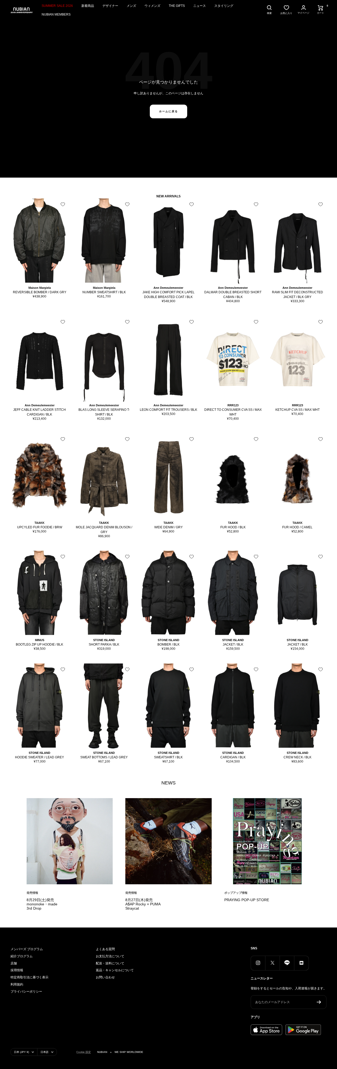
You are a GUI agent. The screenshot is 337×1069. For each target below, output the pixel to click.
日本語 (44, 1052)
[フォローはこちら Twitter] (272, 963)
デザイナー (110, 6)
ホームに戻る (168, 111)
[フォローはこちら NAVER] (301, 963)
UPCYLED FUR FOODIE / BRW (39, 527)
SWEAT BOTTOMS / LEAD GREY (104, 757)
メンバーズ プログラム (27, 949)
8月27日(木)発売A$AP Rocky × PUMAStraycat (143, 904)
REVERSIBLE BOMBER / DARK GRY (39, 292)
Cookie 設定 (83, 1052)
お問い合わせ (105, 977)
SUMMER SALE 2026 (57, 6)
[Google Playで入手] (303, 1029)
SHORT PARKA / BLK (104, 644)
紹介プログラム (22, 956)
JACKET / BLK (233, 644)
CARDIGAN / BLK (233, 757)
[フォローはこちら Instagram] (258, 963)
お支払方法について (110, 956)
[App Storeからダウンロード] (266, 1029)
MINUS (39, 640)
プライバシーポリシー (26, 991)
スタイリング (223, 6)
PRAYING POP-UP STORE (246, 900)
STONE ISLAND (104, 640)
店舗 (14, 963)
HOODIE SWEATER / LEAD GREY (39, 757)
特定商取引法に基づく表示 (29, 977)
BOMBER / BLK (168, 644)
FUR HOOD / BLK (233, 527)
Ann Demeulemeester (168, 287)
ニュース (199, 6)
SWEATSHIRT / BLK (168, 757)
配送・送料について (110, 963)
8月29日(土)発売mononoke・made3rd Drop (42, 904)
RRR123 (233, 405)
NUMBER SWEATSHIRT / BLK (104, 292)
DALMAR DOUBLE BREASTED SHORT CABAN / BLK (232, 294)
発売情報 (32, 892)
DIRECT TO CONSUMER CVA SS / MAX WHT (233, 412)
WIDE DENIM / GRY (168, 527)
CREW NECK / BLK (297, 757)
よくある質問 (105, 949)
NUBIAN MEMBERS (56, 14)
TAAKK (39, 522)
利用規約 (17, 984)
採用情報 (17, 970)
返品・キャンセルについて (115, 970)
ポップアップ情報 (235, 892)
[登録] (319, 1002)
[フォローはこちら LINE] (287, 963)
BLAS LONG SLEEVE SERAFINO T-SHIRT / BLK (104, 412)
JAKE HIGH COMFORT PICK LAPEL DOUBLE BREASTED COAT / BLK (168, 294)
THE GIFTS (177, 6)
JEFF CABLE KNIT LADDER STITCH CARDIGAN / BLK (39, 412)
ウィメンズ (152, 6)
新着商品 (87, 6)
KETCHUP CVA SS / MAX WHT (297, 410)
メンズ (131, 6)
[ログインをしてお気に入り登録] (63, 204)
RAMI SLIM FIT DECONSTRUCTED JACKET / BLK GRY (297, 294)
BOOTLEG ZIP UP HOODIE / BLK (39, 644)
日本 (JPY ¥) (21, 1052)
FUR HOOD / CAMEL (297, 527)
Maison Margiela (39, 287)
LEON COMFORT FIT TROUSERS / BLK (168, 410)
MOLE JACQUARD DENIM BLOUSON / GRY (104, 529)
